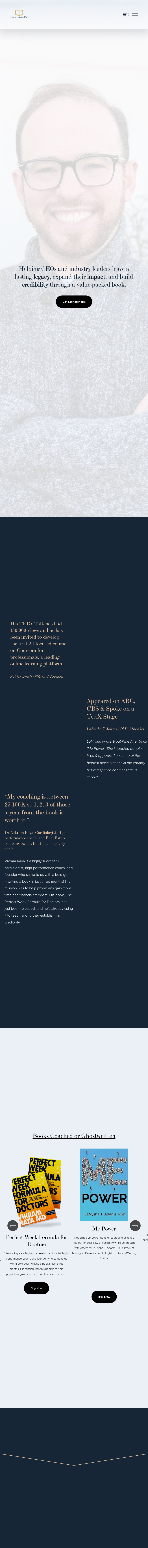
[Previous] (12, 1225)
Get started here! (74, 302)
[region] (74, 1226)
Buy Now (36, 1288)
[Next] (135, 1225)
